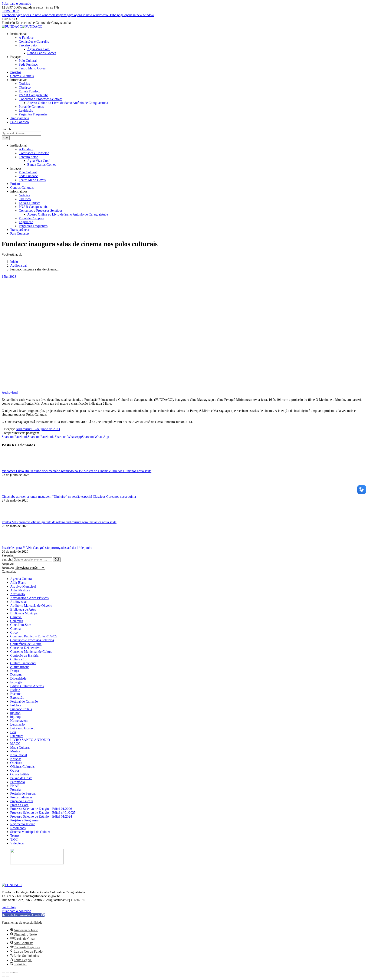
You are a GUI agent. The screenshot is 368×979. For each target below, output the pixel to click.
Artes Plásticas (20, 590)
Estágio (15, 690)
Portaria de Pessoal (23, 793)
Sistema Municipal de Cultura (30, 832)
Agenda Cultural (21, 579)
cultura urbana (19, 667)
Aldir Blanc (18, 582)
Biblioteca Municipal (24, 613)
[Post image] (13, 467)
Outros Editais (19, 774)
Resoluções (18, 828)
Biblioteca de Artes (23, 609)
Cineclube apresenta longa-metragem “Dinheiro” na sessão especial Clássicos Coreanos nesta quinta (69, 496)
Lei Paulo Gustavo (22, 728)
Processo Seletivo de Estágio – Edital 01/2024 (41, 816)
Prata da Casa (19, 805)
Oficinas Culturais (22, 766)
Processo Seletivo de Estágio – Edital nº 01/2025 (43, 812)
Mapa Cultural (20, 747)
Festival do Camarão (24, 701)
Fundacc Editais (21, 709)
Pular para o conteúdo (16, 3)
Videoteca (17, 843)
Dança (14, 671)
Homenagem (18, 720)
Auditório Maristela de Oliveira (31, 605)
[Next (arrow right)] (7, 976)
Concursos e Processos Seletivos (32, 640)
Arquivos (8, 567)
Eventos (15, 694)
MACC (15, 743)
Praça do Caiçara (21, 801)
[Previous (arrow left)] (3, 976)
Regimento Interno (22, 824)
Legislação (17, 724)
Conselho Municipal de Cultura (31, 651)
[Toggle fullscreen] (12, 972)
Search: (7, 559)
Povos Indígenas (21, 797)
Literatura (16, 736)
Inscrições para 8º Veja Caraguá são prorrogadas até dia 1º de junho (47, 547)
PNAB (15, 786)
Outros (14, 770)
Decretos (16, 674)
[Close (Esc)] (3, 972)
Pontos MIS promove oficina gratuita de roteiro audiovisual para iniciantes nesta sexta (59, 522)
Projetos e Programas (24, 820)
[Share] (7, 972)
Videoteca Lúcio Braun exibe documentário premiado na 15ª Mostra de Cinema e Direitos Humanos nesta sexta (76, 471)
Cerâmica (16, 621)
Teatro (14, 835)
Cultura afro (18, 659)
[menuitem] (18, 34)
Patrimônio (17, 782)
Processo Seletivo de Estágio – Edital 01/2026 (41, 809)
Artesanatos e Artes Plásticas (29, 598)
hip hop (15, 713)
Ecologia (16, 682)
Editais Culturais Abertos (27, 686)
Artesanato (17, 594)
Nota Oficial (18, 755)
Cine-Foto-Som (20, 625)
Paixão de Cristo (21, 778)
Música (15, 751)
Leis (13, 732)
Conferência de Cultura (26, 644)
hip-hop (15, 717)
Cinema (15, 628)
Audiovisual (10, 392)
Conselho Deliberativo (25, 648)
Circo (14, 632)
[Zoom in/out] (16, 972)
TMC (14, 839)
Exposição (17, 697)
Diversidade (18, 678)
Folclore (15, 705)
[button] (23, 915)
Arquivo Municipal (23, 586)
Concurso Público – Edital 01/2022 (34, 636)
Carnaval (16, 617)
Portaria (15, 789)
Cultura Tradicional (23, 663)
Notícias (15, 759)
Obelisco (16, 763)
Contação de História (24, 655)
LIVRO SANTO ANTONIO (30, 740)
